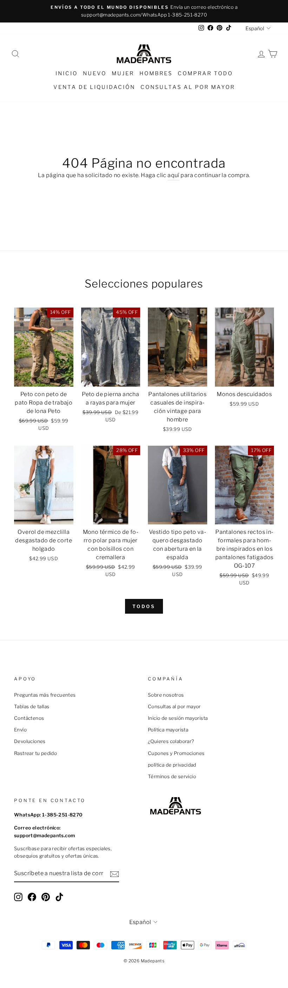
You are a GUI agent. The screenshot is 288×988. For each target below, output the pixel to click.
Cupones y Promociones (176, 753)
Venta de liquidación (94, 87)
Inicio (66, 73)
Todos (144, 606)
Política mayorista (168, 729)
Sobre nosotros (166, 695)
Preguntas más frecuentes (45, 695)
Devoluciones (30, 741)
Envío (20, 729)
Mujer (123, 73)
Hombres (155, 73)
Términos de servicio (172, 776)
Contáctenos (29, 718)
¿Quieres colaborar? (171, 741)
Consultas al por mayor (187, 87)
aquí (173, 175)
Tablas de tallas (31, 706)
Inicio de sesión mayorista (178, 718)
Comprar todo (205, 73)
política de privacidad (172, 765)
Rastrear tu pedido (35, 753)
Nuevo (94, 73)
